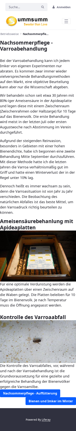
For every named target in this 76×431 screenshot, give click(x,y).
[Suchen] (43, 7)
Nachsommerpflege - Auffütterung (30, 393)
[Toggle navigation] (66, 21)
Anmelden (64, 7)
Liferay (46, 419)
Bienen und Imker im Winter (51, 401)
